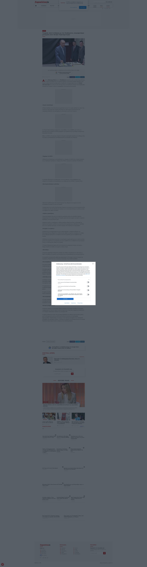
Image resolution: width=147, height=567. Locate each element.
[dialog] (73, 283)
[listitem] (73, 279)
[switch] (87, 282)
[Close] (93, 264)
